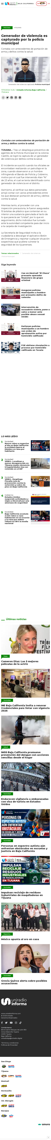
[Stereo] (4, 1095)
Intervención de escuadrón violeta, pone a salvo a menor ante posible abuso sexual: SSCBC (35, 312)
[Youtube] (11, 1022)
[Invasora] (4, 1066)
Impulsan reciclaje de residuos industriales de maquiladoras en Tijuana (22, 895)
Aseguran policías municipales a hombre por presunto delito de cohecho (33, 293)
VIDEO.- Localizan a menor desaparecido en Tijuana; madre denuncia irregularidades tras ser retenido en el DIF (17, 465)
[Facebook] (11, 98)
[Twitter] (7, 98)
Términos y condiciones (10, 1043)
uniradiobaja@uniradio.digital (11, 1038)
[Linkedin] (16, 98)
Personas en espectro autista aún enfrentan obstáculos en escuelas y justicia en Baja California (24, 848)
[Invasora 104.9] (4, 1086)
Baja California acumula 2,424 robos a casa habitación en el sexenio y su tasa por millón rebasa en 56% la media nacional (17, 518)
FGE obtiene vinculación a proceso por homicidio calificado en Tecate (35, 347)
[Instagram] (16, 1022)
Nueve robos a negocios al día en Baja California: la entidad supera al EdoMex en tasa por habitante (17, 447)
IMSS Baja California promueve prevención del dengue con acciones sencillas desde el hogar (25, 755)
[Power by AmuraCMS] (44, 1124)
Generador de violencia (31, 253)
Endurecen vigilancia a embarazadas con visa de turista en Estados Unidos (25, 802)
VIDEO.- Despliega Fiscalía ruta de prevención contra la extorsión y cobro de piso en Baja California (16, 483)
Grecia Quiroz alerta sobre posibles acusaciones (24, 982)
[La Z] (18, 1095)
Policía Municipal (8, 256)
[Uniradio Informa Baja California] (19, 3)
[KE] (4, 1116)
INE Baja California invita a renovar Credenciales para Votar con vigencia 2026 (25, 708)
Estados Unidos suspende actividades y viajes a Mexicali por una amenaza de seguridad (17, 500)
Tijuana (17, 27)
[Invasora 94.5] (4, 1076)
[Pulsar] (11, 1066)
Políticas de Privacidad (9, 1045)
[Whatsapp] (3, 98)
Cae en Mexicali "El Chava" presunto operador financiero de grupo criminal (35, 276)
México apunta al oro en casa (20, 939)
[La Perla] (11, 1115)
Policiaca (7, 27)
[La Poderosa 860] (11, 1076)
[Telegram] (20, 98)
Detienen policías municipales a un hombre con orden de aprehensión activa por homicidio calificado (35, 331)
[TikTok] (20, 1022)
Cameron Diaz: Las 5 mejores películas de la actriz (19, 662)
